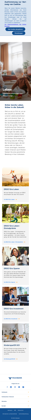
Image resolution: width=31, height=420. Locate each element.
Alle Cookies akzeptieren (15, 29)
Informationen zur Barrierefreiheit (9, 413)
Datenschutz (20, 410)
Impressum (10, 410)
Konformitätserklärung (24, 413)
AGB (15, 410)
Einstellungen (19, 33)
